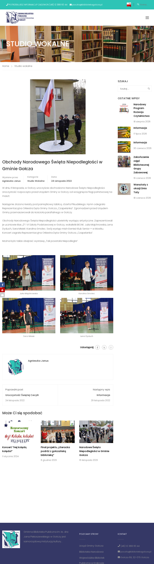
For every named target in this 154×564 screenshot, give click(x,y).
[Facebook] (97, 347)
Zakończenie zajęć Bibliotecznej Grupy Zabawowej (141, 164)
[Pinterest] (111, 347)
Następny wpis (101, 389)
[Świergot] (104, 347)
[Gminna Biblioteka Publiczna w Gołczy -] (21, 17)
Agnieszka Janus (11, 180)
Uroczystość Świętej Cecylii (22, 395)
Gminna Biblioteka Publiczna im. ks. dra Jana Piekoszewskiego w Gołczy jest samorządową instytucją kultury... (46, 536)
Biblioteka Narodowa (91, 552)
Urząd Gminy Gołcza (91, 546)
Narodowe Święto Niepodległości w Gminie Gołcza (94, 451)
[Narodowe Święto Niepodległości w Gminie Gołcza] (96, 431)
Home (5, 66)
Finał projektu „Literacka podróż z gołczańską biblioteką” (55, 451)
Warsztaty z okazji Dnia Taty (141, 188)
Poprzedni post (14, 389)
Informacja (103, 395)
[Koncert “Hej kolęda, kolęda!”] (19, 431)
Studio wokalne (23, 66)
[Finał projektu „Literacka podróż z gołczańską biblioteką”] (58, 431)
